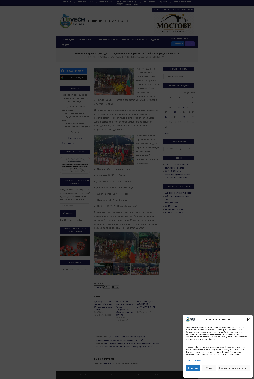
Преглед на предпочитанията (234, 368)
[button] (248, 319)
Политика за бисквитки (214, 374)
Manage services (194, 360)
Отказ (209, 368)
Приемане (193, 368)
